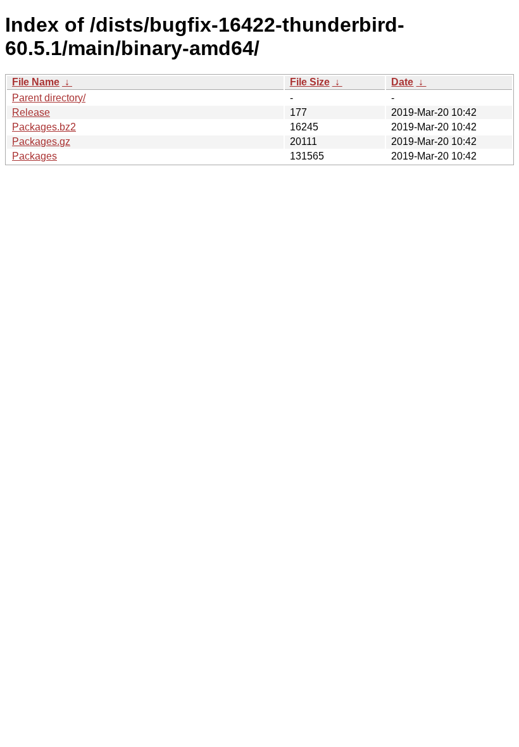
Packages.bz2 (44, 127)
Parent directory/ (48, 97)
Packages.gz (41, 141)
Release (31, 112)
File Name (35, 82)
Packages (34, 156)
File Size (310, 82)
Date (402, 82)
